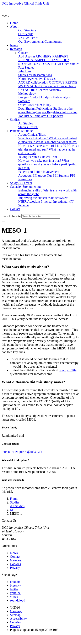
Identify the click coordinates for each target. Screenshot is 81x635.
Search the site (11, 216)
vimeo (14, 596)
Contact (15, 556)
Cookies (15, 564)
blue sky (15, 585)
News (14, 553)
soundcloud (17, 600)
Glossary (16, 560)
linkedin (15, 582)
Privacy (15, 567)
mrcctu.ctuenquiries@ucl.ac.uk (22, 451)
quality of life (67, 370)
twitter (14, 589)
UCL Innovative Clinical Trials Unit (25, 3)
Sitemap (15, 615)
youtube (15, 593)
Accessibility (18, 618)
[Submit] (3, 221)
